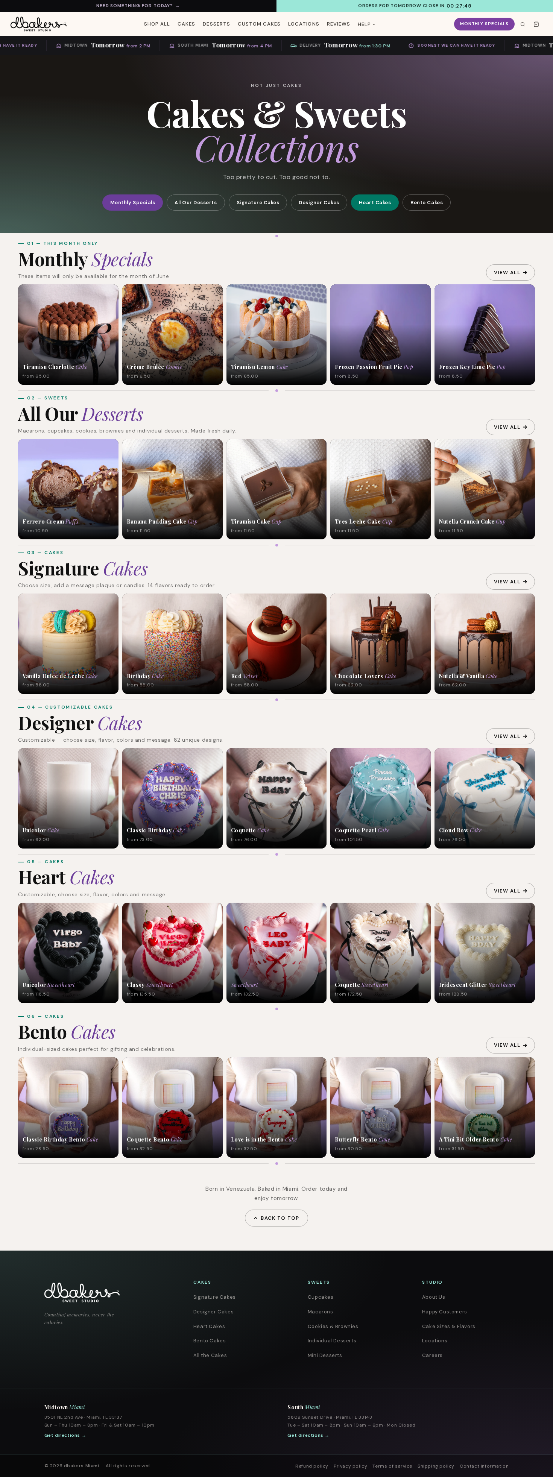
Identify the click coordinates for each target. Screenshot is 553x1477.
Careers (432, 1355)
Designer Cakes (319, 202)
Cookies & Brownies (333, 1326)
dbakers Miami (81, 1466)
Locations (434, 1340)
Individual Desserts (332, 1340)
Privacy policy (350, 1466)
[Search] (522, 24)
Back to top (280, 1218)
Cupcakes (321, 1297)
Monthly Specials (484, 24)
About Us (433, 1297)
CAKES (186, 24)
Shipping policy (436, 1466)
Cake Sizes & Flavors (449, 1326)
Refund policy (311, 1466)
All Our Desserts (196, 202)
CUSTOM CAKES (259, 24)
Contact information (484, 1466)
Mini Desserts (325, 1355)
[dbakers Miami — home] (105, 1292)
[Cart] (536, 24)
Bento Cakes (426, 202)
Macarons (320, 1312)
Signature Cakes (258, 202)
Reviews (338, 24)
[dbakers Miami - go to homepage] (39, 24)
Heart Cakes (375, 202)
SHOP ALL (157, 24)
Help (364, 24)
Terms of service (392, 1466)
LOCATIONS (303, 24)
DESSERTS (216, 24)
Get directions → (65, 1435)
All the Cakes (210, 1355)
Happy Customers (444, 1312)
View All (507, 272)
